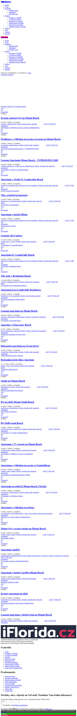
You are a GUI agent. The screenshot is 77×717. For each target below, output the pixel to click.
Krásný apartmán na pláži (14, 593)
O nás (7, 7)
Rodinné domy (13, 10)
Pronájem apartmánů (11, 678)
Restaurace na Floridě (16, 21)
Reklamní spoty (10, 661)
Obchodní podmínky (11, 662)
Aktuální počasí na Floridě (17, 27)
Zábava (7, 28)
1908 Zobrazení (6, 2)
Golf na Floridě (10, 683)
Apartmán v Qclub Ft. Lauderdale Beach (22, 179)
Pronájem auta (13, 14)
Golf (6, 30)
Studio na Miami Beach (13, 381)
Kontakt (7, 34)
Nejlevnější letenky (11, 682)
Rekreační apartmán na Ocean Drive (20, 346)
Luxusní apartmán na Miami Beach (19, 311)
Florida (7, 16)
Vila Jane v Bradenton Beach (16, 276)
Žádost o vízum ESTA (12, 687)
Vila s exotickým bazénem (14, 195)
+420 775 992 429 (67, 166)
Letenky (7, 32)
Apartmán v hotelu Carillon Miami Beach (22, 572)
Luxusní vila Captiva (11, 235)
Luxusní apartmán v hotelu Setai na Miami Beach (26, 614)
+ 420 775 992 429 (49, 124)
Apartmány (12, 12)
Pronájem (8, 9)
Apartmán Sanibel (10, 549)
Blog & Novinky (10, 659)
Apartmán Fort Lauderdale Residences (21, 290)
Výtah (29, 73)
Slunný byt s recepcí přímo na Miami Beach (23, 528)
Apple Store (8, 689)
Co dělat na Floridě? (11, 655)
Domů (7, 5)
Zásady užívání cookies (12, 666)
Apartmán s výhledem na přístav (17, 507)
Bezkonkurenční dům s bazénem (17, 359)
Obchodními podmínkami (19, 705)
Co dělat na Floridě (15, 19)
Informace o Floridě (15, 18)
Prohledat (4, 75)
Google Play (9, 691)
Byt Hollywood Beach (12, 423)
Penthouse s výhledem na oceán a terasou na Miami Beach (31, 139)
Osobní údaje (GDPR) (12, 664)
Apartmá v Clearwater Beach (16, 325)
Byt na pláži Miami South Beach (17, 402)
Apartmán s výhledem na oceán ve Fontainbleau (25, 465)
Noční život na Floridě (16, 25)
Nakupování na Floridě (16, 23)
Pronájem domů (10, 676)
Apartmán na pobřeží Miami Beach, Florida (23, 486)
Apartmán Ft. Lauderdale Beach (17, 255)
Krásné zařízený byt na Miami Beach (20, 118)
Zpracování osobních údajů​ (13, 668)
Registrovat (4, 37)
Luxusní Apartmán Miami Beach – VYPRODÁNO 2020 (29, 160)
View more (4, 712)
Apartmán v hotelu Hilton (14, 214)
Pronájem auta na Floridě (13, 680)
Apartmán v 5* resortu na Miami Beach (21, 444)
